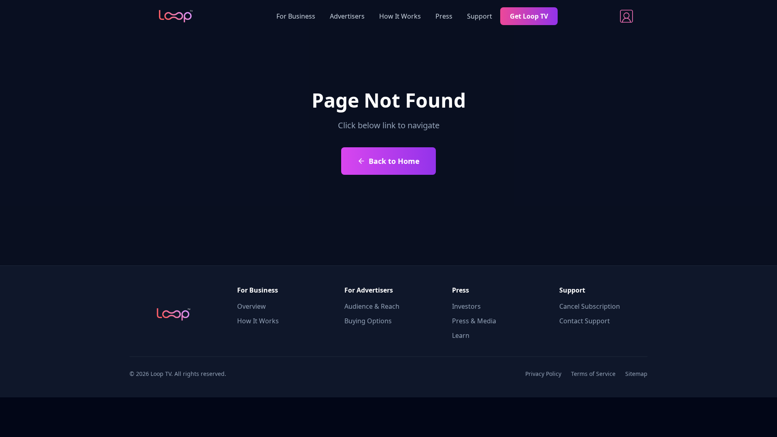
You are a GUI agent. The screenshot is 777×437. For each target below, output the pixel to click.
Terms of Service (593, 374)
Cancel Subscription (589, 306)
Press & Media (474, 320)
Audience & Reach (371, 306)
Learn (460, 335)
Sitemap (636, 374)
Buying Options (368, 320)
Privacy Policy (543, 374)
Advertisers (347, 16)
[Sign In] (626, 16)
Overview (251, 306)
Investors (466, 306)
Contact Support (584, 320)
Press (443, 16)
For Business (295, 16)
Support (479, 16)
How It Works (400, 16)
